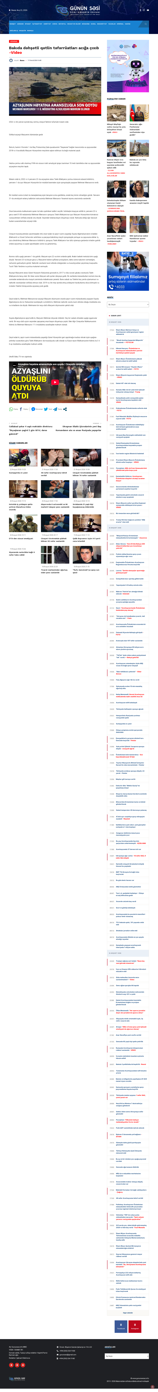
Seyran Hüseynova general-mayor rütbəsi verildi (129, 1255)
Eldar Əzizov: (130, 546)
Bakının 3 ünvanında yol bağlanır (129, 1135)
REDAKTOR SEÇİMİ (74, 24)
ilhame (22, 60)
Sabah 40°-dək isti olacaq (126, 383)
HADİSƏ (127, 24)
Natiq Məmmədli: (130, 695)
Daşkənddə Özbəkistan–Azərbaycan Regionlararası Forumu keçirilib (130, 563)
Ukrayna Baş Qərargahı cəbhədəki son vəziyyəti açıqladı (131, 436)
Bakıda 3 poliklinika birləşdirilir (131, 1064)
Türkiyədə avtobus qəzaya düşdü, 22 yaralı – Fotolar (130, 772)
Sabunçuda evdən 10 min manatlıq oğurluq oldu (129, 687)
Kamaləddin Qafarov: (130, 478)
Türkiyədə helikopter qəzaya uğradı (129, 709)
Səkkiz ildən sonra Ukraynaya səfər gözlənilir (129, 1113)
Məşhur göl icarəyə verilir (126, 779)
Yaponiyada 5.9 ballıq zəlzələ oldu (129, 585)
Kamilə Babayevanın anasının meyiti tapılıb (139, 201)
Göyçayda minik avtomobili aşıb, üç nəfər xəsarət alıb (129, 1020)
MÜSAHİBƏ (86, 24)
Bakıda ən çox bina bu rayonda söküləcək (138, 162)
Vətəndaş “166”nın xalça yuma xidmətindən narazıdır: (130, 1217)
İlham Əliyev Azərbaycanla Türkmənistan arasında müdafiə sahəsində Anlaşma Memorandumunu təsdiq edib (130, 1236)
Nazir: (130, 609)
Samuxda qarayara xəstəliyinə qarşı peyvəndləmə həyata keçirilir (130, 1088)
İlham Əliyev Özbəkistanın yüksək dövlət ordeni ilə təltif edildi (129, 360)
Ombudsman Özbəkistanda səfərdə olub (131, 409)
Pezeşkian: (131, 469)
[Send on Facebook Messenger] (37, 409)
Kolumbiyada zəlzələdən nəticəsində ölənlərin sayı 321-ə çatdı (130, 993)
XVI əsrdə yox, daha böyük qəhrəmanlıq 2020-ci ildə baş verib (131, 1226)
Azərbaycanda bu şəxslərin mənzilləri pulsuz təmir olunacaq (130, 915)
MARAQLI (30, 30)
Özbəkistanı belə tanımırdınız (129, 756)
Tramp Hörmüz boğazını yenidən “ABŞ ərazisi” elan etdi (130, 521)
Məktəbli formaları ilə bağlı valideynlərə (131, 1191)
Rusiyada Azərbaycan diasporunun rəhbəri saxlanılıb (129, 1049)
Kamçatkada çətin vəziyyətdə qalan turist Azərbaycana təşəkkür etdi (129, 400)
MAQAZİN (22, 30)
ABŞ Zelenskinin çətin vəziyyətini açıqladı (128, 1306)
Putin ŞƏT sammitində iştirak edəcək (130, 1128)
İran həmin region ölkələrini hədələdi (130, 453)
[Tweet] (48, 409)
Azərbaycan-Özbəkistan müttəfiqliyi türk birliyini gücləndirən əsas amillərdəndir (130, 427)
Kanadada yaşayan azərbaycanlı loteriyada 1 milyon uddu (128, 946)
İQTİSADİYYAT (37, 24)
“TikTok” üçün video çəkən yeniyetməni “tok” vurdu (131, 656)
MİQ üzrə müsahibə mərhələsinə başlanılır (128, 1175)
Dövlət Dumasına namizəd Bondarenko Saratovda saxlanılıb (130, 1298)
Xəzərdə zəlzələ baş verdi (126, 901)
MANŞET (13, 24)
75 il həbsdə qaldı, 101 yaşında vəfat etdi (130, 923)
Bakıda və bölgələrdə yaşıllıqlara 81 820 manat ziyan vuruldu (131, 1080)
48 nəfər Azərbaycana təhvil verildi (129, 1198)
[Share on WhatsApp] (13, 409)
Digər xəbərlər (128, 1313)
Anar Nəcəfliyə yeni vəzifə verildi (128, 1035)
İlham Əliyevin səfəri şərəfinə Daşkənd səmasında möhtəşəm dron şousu (131, 505)
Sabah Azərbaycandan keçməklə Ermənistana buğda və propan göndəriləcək (128, 1002)
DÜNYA (54, 24)
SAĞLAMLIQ (14, 30)
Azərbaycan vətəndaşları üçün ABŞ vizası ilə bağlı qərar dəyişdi (129, 664)
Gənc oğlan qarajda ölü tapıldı (127, 985)
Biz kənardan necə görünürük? (127, 513)
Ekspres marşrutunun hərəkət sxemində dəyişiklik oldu (131, 795)
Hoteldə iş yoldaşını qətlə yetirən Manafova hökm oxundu (20, 507)
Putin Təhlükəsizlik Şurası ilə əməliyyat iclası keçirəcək (131, 1290)
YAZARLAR (112, 24)
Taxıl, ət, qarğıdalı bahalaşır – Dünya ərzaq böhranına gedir (130, 894)
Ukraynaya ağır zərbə (131, 857)
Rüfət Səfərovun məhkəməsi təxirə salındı (129, 1282)
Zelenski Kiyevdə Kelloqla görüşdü (129, 634)
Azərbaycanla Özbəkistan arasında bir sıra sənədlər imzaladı (131, 625)
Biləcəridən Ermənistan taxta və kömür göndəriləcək (131, 803)
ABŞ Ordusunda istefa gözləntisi (128, 887)
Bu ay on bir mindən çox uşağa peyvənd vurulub (131, 1160)
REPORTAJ (62, 24)
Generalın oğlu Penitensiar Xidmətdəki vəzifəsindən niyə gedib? (137, 129)
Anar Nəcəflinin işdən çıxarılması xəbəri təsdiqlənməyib (116, 240)
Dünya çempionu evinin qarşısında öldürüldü (129, 731)
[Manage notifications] (152, 1387)
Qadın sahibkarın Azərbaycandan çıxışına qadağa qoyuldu (129, 601)
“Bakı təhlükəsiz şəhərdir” (128, 673)
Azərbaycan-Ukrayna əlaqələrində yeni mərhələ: (131, 1264)
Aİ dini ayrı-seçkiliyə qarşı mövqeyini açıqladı (130, 818)
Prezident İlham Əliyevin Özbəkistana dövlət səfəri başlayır (130, 461)
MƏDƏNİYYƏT (102, 24)
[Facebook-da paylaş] (23, 409)
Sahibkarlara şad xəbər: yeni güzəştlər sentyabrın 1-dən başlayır (131, 826)
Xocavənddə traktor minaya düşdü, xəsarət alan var (129, 1183)
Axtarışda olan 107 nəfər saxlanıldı (129, 641)
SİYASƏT (28, 24)
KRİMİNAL (120, 24)
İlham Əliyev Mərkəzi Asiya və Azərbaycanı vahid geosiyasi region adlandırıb (130, 332)
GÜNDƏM (20, 24)
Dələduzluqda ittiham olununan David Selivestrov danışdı (116, 205)
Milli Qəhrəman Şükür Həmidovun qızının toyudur (139, 238)
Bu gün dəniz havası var (125, 880)
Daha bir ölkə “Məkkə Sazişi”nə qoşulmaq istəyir (128, 787)
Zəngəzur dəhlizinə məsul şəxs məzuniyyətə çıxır (128, 834)
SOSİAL (93, 24)
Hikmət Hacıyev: (129, 350)
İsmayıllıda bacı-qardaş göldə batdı (130, 579)
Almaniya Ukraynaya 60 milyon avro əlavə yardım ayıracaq (130, 648)
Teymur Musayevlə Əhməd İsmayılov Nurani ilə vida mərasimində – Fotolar (130, 764)
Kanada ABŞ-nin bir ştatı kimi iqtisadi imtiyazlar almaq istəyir (130, 391)
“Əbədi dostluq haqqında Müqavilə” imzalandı (129, 341)
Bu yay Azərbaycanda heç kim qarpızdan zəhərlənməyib (131, 842)
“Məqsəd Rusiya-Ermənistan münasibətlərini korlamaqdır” (131, 537)
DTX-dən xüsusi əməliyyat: (21, 538)
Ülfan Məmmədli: (130, 1012)
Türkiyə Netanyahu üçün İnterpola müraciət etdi (129, 1152)
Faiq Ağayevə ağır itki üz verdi (127, 680)
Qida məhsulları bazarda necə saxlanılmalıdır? (127, 978)
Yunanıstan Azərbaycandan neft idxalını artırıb (131, 1072)
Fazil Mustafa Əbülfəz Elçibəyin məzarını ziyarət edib (131, 418)
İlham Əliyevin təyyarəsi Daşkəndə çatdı (131, 376)
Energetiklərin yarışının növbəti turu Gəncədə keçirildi (129, 739)
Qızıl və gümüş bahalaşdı (125, 908)
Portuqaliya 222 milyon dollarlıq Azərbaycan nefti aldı (128, 1274)
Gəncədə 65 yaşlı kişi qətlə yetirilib (129, 1041)
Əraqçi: (131, 1028)
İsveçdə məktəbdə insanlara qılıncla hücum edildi (130, 1057)
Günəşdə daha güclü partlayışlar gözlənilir (128, 1144)
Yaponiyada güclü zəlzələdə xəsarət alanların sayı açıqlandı (130, 496)
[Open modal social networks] (65, 409)
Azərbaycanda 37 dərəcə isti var (128, 849)
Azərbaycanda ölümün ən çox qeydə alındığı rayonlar (130, 938)
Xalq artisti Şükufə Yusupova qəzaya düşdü (130, 748)
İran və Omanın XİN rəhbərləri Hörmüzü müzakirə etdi (131, 970)
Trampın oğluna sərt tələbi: (130, 962)
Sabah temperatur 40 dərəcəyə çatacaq (131, 810)
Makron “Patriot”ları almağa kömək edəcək (129, 593)
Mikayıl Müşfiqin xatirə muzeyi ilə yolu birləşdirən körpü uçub (116, 128)
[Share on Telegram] (57, 409)
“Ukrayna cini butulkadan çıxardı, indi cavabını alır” (130, 617)
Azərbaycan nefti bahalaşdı (126, 703)
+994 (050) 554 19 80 (67, 1351)
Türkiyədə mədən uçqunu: (131, 1096)
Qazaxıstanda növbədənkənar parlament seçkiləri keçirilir (127, 488)
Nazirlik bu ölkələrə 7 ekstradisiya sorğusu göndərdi (129, 1105)
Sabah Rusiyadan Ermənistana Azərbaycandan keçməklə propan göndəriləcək (129, 445)
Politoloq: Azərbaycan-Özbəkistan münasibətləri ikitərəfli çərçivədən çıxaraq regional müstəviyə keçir (129, 1207)
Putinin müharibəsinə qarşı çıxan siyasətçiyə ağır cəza (128, 555)
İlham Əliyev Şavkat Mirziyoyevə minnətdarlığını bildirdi (128, 1247)
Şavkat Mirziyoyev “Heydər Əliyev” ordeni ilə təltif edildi (129, 368)
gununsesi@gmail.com (68, 1355)
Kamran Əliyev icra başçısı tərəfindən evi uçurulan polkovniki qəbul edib (116, 168)
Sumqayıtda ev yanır (18, 473)
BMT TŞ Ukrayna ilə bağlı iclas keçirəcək (127, 873)
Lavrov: (130, 572)
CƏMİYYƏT (47, 24)
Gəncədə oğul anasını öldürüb (127, 1167)
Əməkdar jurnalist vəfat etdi (126, 931)
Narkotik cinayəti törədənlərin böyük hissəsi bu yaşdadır (130, 865)
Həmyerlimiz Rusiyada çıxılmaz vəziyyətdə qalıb (128, 717)
